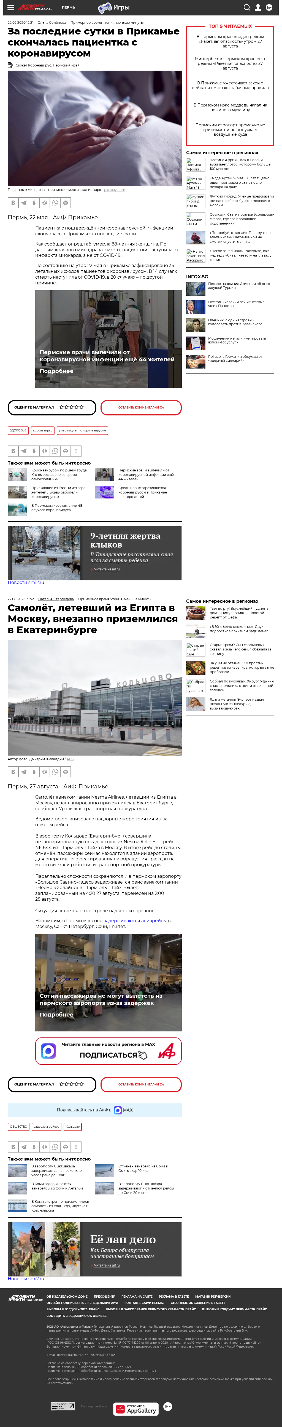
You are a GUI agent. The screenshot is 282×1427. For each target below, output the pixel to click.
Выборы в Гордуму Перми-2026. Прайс (234, 1309)
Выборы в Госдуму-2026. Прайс (73, 1309)
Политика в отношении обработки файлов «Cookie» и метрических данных (101, 1371)
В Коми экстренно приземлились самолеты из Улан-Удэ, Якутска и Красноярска (60, 1205)
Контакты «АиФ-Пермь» (144, 1303)
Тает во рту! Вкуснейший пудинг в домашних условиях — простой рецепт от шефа (239, 612)
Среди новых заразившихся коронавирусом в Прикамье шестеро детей (142, 492)
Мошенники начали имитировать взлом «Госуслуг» (237, 340)
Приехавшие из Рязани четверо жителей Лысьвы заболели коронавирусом (58, 492)
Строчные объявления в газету (198, 1303)
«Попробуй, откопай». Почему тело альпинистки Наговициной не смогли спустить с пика (240, 237)
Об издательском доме (67, 1296)
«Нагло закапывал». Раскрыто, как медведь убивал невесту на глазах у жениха (241, 255)
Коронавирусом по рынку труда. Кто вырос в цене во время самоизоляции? (59, 474)
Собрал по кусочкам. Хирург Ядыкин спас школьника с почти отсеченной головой (242, 685)
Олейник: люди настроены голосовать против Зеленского (235, 322)
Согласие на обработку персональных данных (81, 1363)
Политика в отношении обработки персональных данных (89, 1367)
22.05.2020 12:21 (20, 22)
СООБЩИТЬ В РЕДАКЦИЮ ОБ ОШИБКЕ (77, 1316)
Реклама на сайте (137, 1296)
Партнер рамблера (94, 1406)
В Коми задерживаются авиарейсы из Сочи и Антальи (57, 1186)
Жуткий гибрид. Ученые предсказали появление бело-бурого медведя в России (242, 200)
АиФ (70, 759)
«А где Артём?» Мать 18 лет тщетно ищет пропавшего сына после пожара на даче (240, 182)
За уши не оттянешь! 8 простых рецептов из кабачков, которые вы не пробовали (242, 667)
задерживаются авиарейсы (136, 920)
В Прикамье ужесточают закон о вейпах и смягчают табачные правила (230, 85)
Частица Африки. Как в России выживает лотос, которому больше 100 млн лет (240, 164)
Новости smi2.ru (26, 582)
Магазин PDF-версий (213, 1296)
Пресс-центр (104, 1296)
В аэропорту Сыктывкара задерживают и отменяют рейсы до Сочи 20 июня (146, 1188)
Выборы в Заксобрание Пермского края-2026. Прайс (151, 1309)
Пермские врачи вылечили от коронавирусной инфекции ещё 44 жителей (107, 356)
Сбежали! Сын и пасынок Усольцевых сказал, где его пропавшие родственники (242, 218)
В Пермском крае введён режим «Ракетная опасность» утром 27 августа (230, 41)
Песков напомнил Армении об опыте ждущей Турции (240, 286)
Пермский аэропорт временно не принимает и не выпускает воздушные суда (230, 130)
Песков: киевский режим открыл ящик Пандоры (236, 304)
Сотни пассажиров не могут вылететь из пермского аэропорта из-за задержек (101, 999)
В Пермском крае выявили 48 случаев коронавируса (56, 507)
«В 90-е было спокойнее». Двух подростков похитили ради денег (239, 629)
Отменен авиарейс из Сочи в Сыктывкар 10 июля (143, 1168)
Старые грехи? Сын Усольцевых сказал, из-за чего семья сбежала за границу (241, 649)
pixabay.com (114, 190)
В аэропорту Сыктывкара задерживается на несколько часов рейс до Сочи (56, 1170)
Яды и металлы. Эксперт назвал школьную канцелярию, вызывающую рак (237, 703)
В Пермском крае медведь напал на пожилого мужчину (230, 107)
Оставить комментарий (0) (141, 407)
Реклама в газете (174, 1296)
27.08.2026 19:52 (21, 599)
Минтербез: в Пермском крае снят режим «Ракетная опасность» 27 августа (230, 64)
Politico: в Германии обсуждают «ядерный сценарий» (235, 358)
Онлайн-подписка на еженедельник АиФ (82, 1303)
